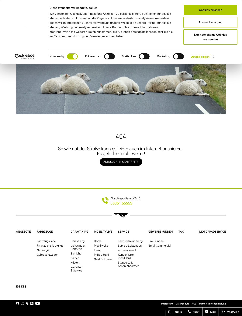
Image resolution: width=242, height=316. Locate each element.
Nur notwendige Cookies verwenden (210, 37)
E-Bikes (21, 286)
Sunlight (76, 253)
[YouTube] (37, 303)
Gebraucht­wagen (47, 254)
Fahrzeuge (45, 231)
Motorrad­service (212, 231)
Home (98, 241)
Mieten (75, 262)
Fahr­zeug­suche (46, 241)
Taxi (181, 231)
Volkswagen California (78, 247)
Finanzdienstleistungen (51, 245)
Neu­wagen (43, 250)
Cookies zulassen (210, 10)
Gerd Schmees (103, 259)
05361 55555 (121, 203)
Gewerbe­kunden (160, 231)
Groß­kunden (156, 241)
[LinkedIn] (31, 303)
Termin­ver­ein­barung (130, 241)
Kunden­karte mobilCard (126, 256)
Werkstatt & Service (77, 268)
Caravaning (79, 231)
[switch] (109, 56)
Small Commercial (159, 245)
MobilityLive (103, 231)
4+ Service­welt (127, 250)
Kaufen (75, 258)
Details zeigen (200, 56)
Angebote (23, 231)
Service (123, 231)
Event (97, 250)
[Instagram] (22, 303)
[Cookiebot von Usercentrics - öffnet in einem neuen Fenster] (24, 56)
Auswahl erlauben (210, 22)
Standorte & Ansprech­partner (128, 264)
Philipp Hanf (101, 254)
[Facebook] (17, 303)
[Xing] (27, 303)
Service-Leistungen (130, 245)
